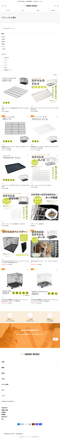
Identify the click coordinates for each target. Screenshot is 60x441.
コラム (3, 390)
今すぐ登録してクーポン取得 (29, 435)
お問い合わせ (4, 416)
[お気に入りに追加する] (28, 78)
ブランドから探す (5, 384)
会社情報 (3, 412)
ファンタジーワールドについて (8, 401)
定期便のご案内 (5, 410)
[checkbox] (30, 58)
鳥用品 (3, 373)
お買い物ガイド (5, 407)
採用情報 (3, 414)
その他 (3, 378)
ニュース (3, 395)
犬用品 (3, 362)
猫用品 (3, 367)
